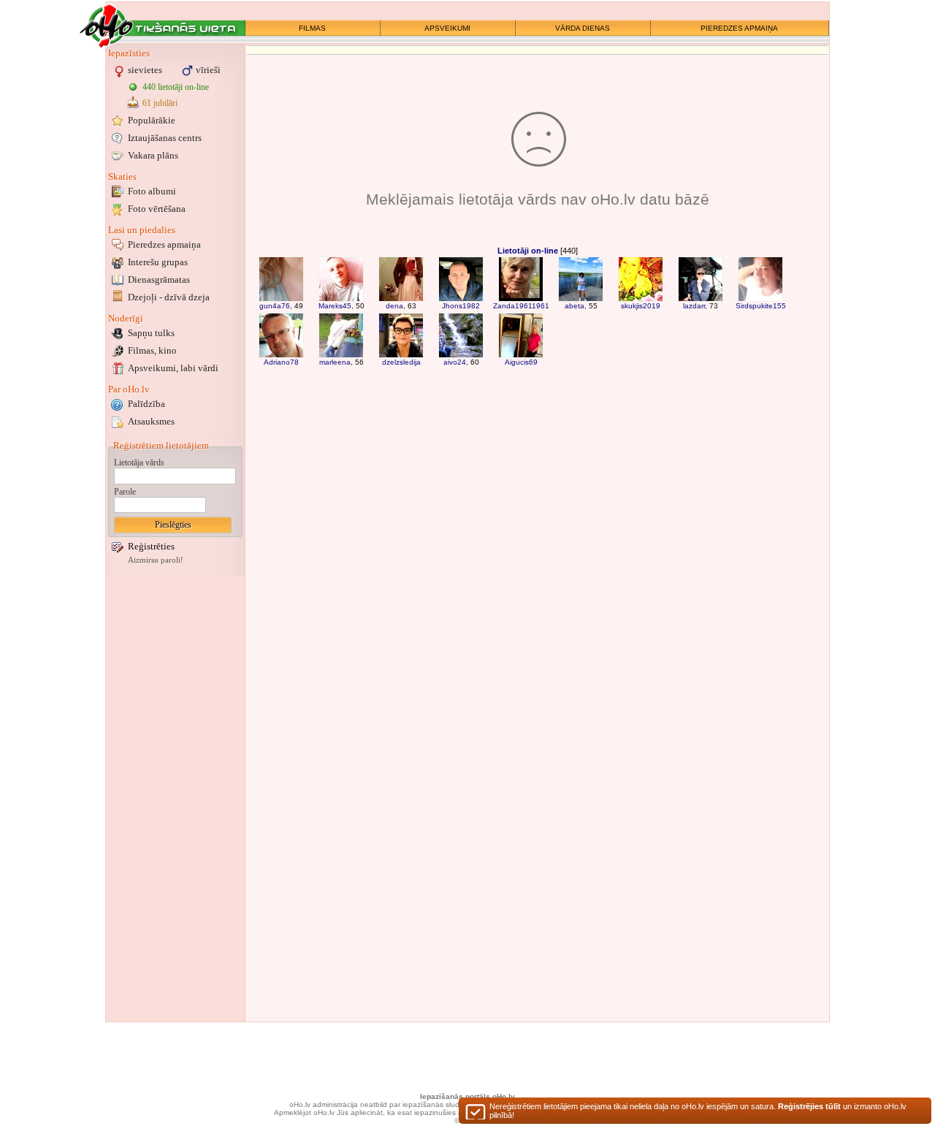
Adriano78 (281, 362)
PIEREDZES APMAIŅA (739, 28)
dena (394, 306)
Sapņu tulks (151, 332)
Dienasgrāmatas (159, 279)
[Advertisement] (175, 798)
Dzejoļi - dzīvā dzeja (169, 297)
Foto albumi (152, 191)
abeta (574, 306)
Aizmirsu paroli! (155, 560)
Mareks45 (334, 306)
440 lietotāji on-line (175, 87)
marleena (335, 362)
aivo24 (454, 362)
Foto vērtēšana (157, 208)
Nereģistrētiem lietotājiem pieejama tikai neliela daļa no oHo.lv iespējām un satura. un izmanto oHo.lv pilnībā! (698, 1110)
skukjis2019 (640, 306)
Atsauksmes (151, 421)
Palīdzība (146, 403)
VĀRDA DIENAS (582, 28)
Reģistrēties (151, 546)
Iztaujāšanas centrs (165, 137)
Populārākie (151, 120)
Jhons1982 (461, 306)
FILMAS (312, 28)
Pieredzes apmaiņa (164, 244)
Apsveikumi (173, 367)
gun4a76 (274, 306)
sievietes (145, 69)
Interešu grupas (158, 261)
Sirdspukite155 (761, 306)
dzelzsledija (401, 362)
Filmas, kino (152, 350)
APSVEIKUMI (447, 28)
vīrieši (208, 69)
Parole (125, 492)
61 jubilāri (160, 103)
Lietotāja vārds (139, 462)
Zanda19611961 (521, 306)
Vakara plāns (153, 155)
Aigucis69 (521, 362)
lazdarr (694, 306)
